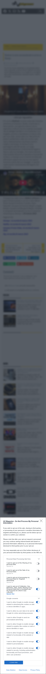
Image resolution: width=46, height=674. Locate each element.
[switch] (37, 564)
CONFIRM (14, 662)
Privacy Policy (35, 670)
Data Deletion (11, 670)
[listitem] (23, 559)
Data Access (23, 670)
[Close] (42, 521)
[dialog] (23, 595)
